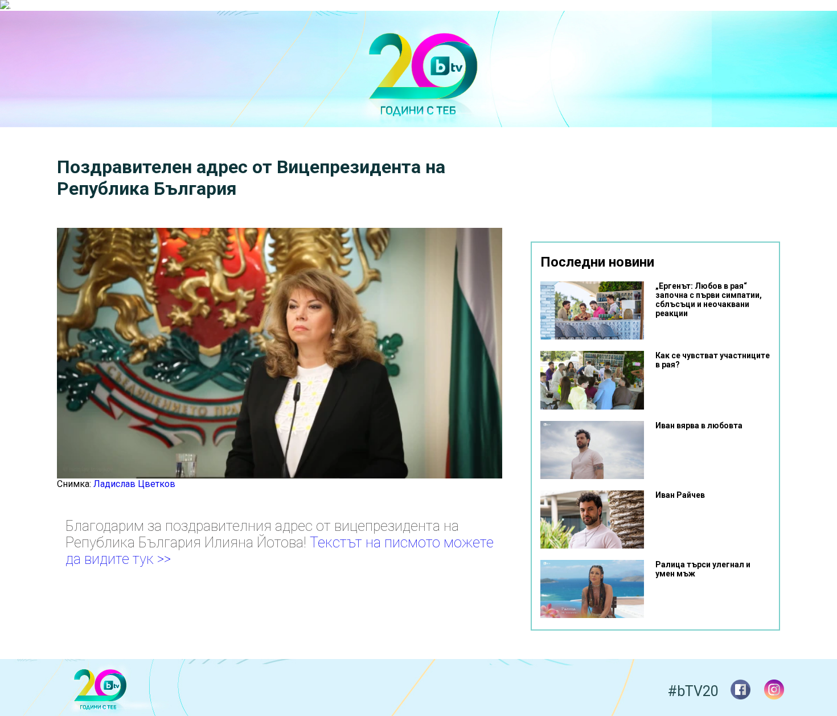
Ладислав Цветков (134, 483)
